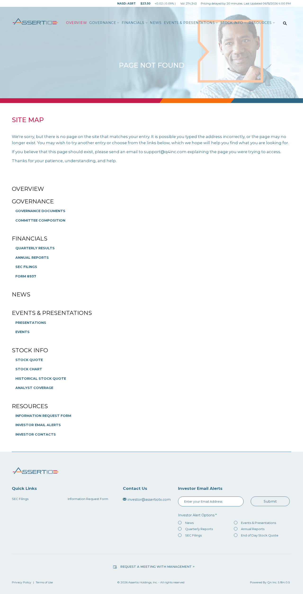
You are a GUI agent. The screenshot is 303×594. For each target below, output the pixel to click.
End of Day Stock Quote (259, 535)
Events (22, 332)
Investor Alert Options (196, 515)
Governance (33, 201)
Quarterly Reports (199, 529)
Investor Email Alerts (38, 425)
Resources (30, 406)
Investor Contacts (35, 434)
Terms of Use (44, 582)
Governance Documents (40, 211)
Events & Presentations (52, 312)
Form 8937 (25, 276)
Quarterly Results (35, 248)
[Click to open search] (285, 23)
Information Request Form (43, 416)
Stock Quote (29, 360)
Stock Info (30, 350)
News (21, 294)
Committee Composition (40, 220)
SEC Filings (26, 267)
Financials (29, 238)
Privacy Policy (21, 582)
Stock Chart (28, 369)
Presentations (30, 323)
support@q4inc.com (165, 151)
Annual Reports (32, 257)
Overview (28, 188)
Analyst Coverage (34, 388)
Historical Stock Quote (40, 378)
